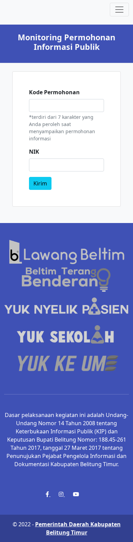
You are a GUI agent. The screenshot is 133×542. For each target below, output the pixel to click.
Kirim (40, 183)
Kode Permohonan (54, 92)
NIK (34, 151)
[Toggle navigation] (119, 9)
